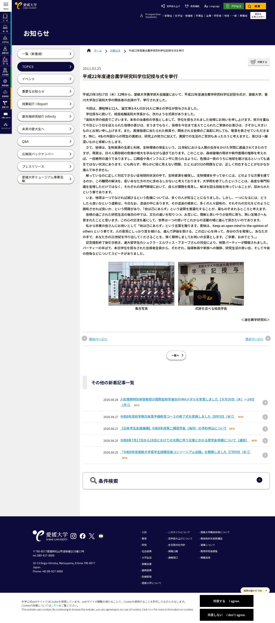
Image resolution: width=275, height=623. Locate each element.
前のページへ (98, 339)
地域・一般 (230, 15)
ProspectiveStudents (153, 15)
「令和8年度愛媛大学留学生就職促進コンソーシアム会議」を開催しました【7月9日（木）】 (185, 451)
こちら (55, 605)
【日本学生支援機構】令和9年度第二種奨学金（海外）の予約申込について (173, 428)
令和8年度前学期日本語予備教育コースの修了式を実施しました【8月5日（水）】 (177, 416)
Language (214, 6)
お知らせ (115, 50)
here (151, 609)
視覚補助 (194, 6)
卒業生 (199, 15)
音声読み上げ (173, 6)
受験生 (168, 15)
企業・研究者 (213, 15)
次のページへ (254, 339)
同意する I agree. (226, 601)
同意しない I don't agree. (227, 615)
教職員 (244, 15)
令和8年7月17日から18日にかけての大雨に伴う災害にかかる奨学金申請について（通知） (184, 440)
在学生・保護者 (184, 15)
